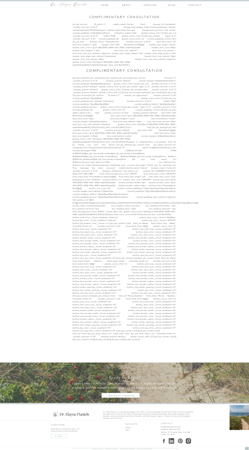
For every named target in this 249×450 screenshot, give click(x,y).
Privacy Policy (98, 448)
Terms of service (111, 448)
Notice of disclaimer (145, 448)
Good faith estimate (127, 448)
